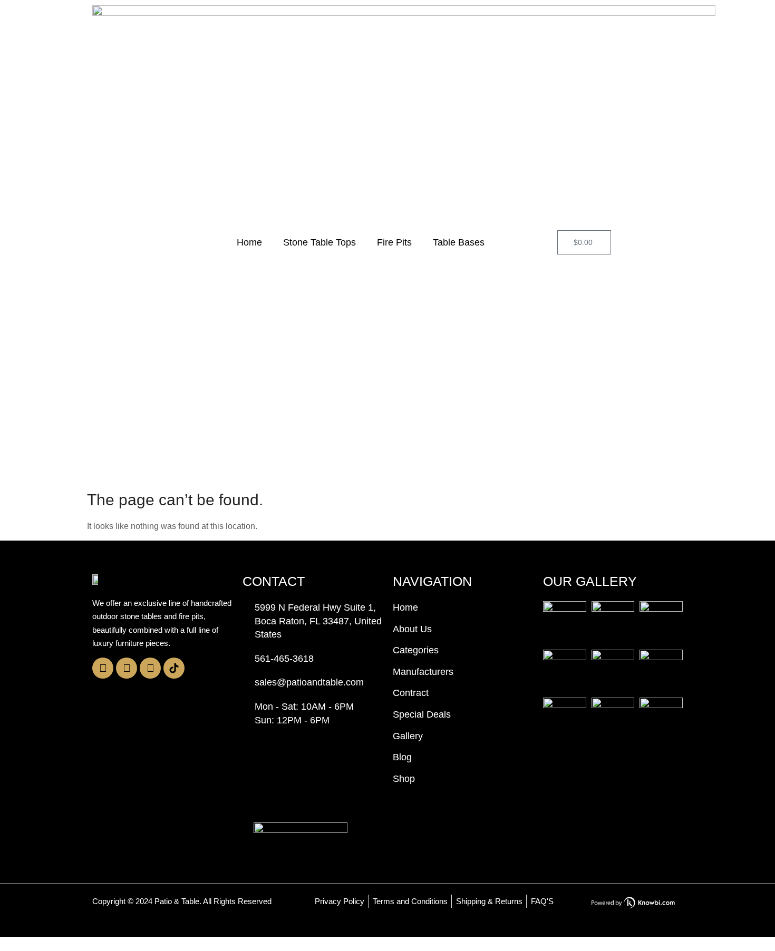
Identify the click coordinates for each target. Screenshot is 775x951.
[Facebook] (126, 668)
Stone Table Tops (319, 242)
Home (249, 242)
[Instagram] (102, 668)
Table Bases (459, 242)
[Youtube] (150, 668)
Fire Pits (394, 242)
